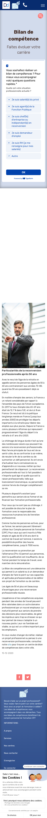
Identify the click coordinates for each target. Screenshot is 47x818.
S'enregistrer (9, 761)
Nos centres (9, 746)
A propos (8, 731)
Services (7, 738)
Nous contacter (11, 753)
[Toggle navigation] (43, 5)
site (9, 644)
